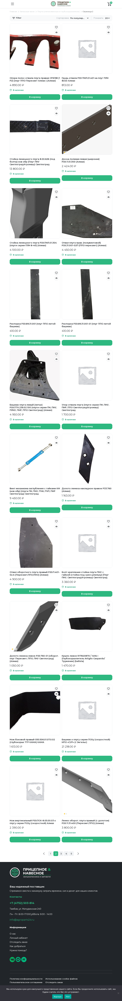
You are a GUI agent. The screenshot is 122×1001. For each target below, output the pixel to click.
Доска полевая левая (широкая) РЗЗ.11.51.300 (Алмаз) (81, 160)
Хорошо (58, 996)
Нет (68, 996)
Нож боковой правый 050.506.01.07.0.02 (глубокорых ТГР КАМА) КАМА (32, 741)
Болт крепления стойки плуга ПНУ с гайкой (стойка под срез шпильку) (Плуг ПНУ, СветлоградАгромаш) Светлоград (85, 575)
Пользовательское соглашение (26, 982)
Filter (18, 18)
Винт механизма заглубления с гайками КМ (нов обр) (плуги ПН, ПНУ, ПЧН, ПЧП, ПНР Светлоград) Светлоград (35, 491)
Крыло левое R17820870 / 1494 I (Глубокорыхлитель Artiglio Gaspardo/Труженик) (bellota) (83, 659)
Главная (13, 11)
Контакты (16, 896)
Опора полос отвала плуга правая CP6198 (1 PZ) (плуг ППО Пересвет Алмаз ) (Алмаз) (35, 79)
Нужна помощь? (18, 950)
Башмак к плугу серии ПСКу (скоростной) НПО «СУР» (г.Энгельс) (86, 741)
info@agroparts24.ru (22, 919)
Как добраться (17, 946)
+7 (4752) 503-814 (22, 903)
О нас (13, 933)
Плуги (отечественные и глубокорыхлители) (58, 11)
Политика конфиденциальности (26, 979)
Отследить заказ (18, 942)
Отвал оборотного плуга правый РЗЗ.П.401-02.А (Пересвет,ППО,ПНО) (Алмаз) (35, 573)
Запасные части (27, 11)
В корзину (35, 97)
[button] (56, 27)
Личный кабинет (19, 938)
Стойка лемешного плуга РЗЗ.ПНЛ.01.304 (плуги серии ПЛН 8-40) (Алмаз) (33, 244)
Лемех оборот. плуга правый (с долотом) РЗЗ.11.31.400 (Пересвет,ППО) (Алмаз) (85, 822)
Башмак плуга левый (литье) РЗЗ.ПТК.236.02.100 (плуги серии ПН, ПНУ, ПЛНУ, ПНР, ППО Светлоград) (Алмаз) (33, 407)
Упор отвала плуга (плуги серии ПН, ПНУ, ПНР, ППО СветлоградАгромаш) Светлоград (85, 407)
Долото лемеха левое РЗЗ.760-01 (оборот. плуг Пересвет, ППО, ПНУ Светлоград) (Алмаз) (34, 659)
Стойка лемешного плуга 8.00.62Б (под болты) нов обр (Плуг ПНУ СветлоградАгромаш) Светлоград (32, 162)
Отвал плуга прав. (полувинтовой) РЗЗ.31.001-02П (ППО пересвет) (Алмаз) (84, 244)
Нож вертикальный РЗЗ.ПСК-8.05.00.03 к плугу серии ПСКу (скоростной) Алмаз (33, 822)
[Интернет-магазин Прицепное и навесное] (61, 4)
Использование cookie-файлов (61, 979)
